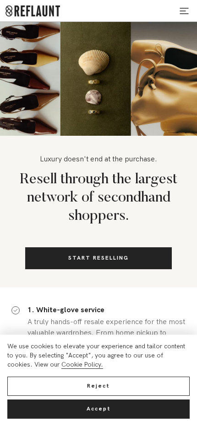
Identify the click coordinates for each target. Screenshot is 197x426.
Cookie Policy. (82, 364)
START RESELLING (98, 258)
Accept (99, 408)
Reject (98, 386)
